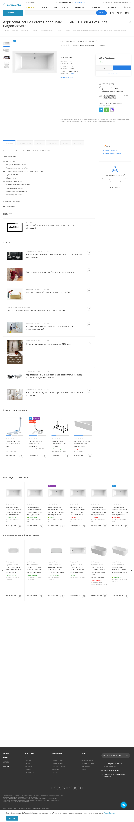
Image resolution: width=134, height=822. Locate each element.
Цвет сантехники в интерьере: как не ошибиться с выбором (36, 310)
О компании (29, 758)
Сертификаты (29, 772)
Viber (69, 788)
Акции (6, 758)
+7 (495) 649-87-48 (63, 2)
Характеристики (25, 143)
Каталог (7, 754)
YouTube (64, 788)
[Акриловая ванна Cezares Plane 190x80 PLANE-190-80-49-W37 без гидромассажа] (34, 62)
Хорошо (12, 818)
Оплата (65, 143)
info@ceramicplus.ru (111, 770)
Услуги (6, 762)
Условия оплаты (57, 761)
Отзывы (39, 143)
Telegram (101, 110)
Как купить (53, 143)
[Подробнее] (89, 224)
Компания (29, 754)
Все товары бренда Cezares (111, 154)
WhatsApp (106, 110)
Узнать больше (109, 813)
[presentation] (2, 571)
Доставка (77, 143)
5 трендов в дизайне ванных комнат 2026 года (48, 344)
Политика (55, 772)
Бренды (6, 766)
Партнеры (28, 769)
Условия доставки (58, 764)
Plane (72, 74)
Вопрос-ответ (85, 767)
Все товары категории (109, 151)
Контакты (28, 767)
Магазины (55, 758)
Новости (28, 761)
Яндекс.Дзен (80, 788)
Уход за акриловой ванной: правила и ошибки (48, 292)
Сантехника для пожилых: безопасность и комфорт (50, 272)
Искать (101, 13)
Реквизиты (55, 769)
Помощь (85, 754)
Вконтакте (53, 788)
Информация (57, 754)
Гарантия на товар (58, 767)
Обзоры (83, 769)
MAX (112, 110)
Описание (9, 143)
